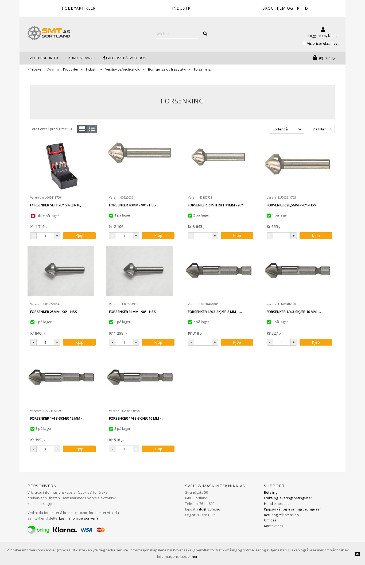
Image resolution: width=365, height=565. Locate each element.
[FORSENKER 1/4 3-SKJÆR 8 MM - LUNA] (218, 272)
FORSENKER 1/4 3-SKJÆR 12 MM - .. (57, 418)
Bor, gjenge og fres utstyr (167, 69)
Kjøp (79, 235)
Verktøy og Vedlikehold (122, 69)
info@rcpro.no (208, 509)
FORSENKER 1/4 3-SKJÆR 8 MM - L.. (215, 311)
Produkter (70, 69)
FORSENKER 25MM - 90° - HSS (53, 311)
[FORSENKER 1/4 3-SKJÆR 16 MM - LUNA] (139, 379)
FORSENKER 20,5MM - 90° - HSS (291, 205)
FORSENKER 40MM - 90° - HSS (132, 205)
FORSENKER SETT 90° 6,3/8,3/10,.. (56, 205)
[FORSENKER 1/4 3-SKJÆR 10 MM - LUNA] (297, 272)
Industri (92, 69)
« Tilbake (34, 69)
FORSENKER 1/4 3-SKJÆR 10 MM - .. (294, 311)
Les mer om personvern (78, 518)
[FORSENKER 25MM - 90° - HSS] (61, 272)
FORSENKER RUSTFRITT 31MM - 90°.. (216, 205)
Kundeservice (80, 57)
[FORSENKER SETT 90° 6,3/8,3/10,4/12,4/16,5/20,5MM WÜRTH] (61, 165)
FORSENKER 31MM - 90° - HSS (132, 311)
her (194, 556)
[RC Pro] (49, 33)
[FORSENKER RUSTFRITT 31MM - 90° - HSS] (218, 165)
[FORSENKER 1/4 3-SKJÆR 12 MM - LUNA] (61, 379)
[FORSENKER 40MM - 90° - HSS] (139, 165)
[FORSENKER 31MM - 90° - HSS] (139, 272)
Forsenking (202, 69)
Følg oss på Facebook (125, 57)
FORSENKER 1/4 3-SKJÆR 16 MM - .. (136, 418)
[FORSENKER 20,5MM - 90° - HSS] (297, 165)
